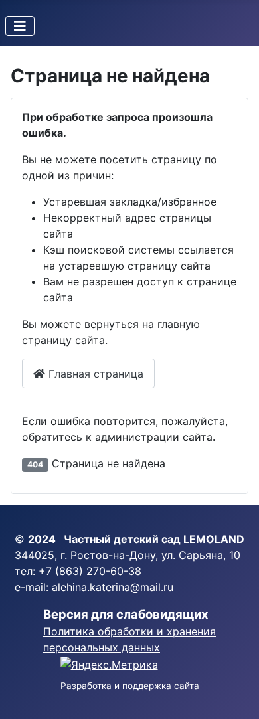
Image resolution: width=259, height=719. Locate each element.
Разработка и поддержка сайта (129, 685)
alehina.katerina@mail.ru (112, 587)
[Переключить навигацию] (20, 26)
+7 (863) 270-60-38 (90, 571)
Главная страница (94, 373)
